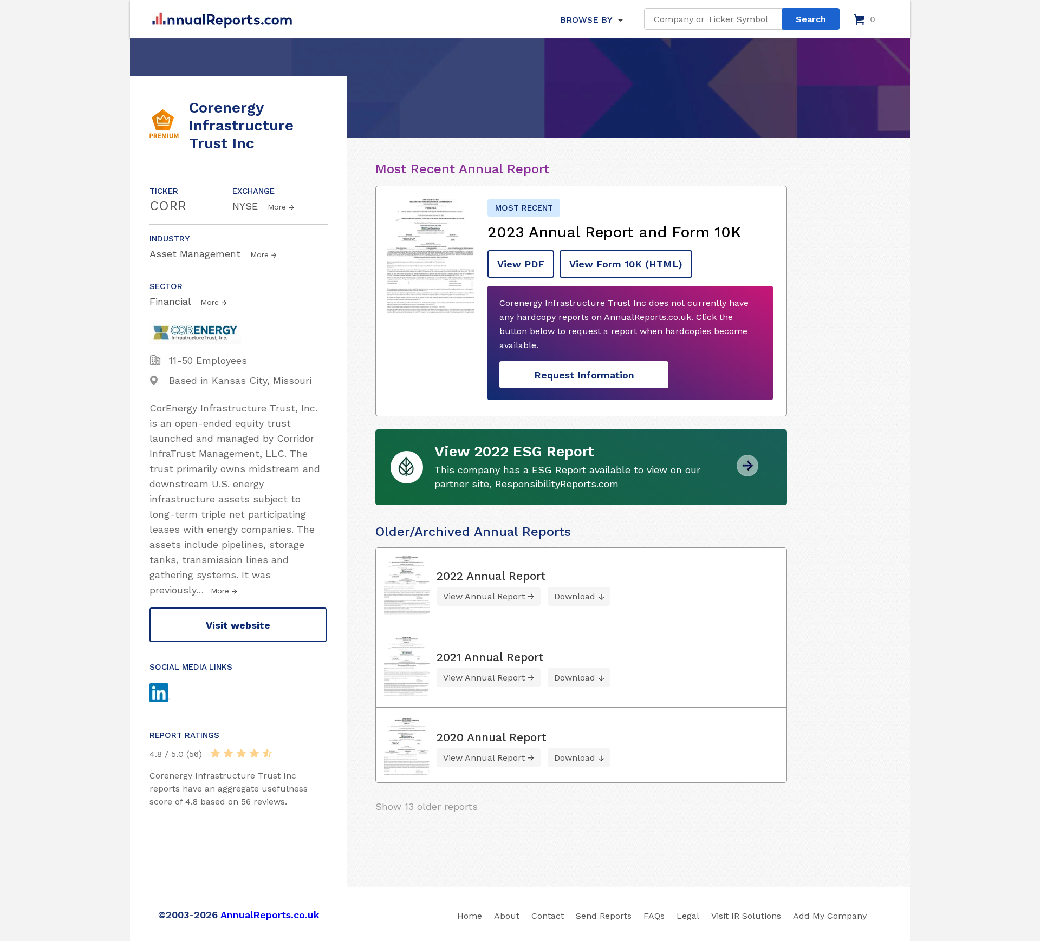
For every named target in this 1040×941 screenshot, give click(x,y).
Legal (688, 916)
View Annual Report (484, 596)
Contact (547, 916)
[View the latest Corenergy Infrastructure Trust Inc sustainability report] (747, 472)
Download (574, 596)
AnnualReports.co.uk (270, 914)
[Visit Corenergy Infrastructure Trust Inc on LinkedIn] (170, 694)
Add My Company (830, 916)
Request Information (584, 375)
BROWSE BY (586, 20)
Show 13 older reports (426, 806)
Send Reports (604, 916)
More (277, 206)
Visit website (238, 625)
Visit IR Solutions (746, 916)
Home (469, 916)
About (506, 916)
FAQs (654, 916)
